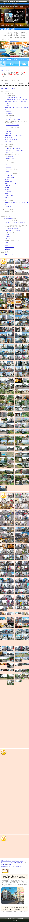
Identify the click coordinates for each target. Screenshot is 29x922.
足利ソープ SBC (9, 254)
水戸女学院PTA (8, 137)
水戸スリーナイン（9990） (11, 139)
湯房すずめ (7, 249)
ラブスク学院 (9, 175)
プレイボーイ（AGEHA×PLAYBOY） (14, 150)
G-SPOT (8, 129)
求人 (12, 862)
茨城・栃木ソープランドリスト (9, 88)
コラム (8, 862)
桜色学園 (7, 187)
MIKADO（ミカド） (10, 236)
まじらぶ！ (7, 189)
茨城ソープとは (5, 70)
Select (6, 245)
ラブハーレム (8, 141)
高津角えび (8, 206)
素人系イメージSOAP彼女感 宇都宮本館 (15, 223)
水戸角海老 (8, 111)
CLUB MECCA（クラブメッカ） (13, 97)
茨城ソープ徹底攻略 (6, 861)
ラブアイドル (8, 191)
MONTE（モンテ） (9, 247)
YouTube (9, 864)
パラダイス (8, 117)
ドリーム (8, 103)
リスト (17, 861)
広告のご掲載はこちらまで (18, 866)
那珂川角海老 (9, 113)
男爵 (7, 242)
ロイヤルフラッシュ (9, 195)
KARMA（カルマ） (9, 181)
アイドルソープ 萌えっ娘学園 (13, 119)
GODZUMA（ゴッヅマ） (11, 185)
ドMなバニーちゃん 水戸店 (12, 125)
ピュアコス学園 (9, 156)
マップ (21, 861)
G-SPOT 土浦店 (10, 158)
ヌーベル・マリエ (10, 165)
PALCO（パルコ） (10, 177)
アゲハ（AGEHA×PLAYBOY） (13, 148)
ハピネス (8, 105)
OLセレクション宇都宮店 (12, 228)
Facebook (3, 864)
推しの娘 (7, 179)
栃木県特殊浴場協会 (8, 218)
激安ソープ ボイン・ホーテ (11, 183)
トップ (13, 861)
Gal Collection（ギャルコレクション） (14, 135)
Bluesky (23, 862)
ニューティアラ (9, 152)
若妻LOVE (7, 197)
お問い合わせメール (6, 866)
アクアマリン (8, 133)
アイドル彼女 (8, 131)
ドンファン (8, 167)
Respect (7, 193)
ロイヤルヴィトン (10, 238)
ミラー (7, 171)
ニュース (3, 862)
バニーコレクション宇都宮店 (13, 230)
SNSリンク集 (17, 862)
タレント (8, 234)
